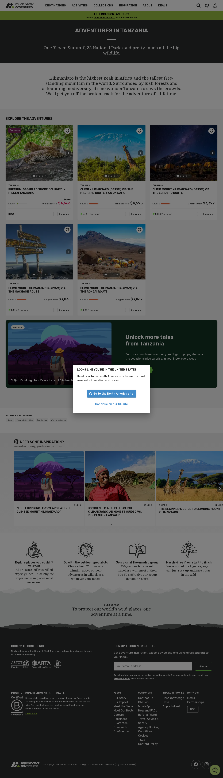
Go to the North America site (113, 393)
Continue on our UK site (111, 404)
